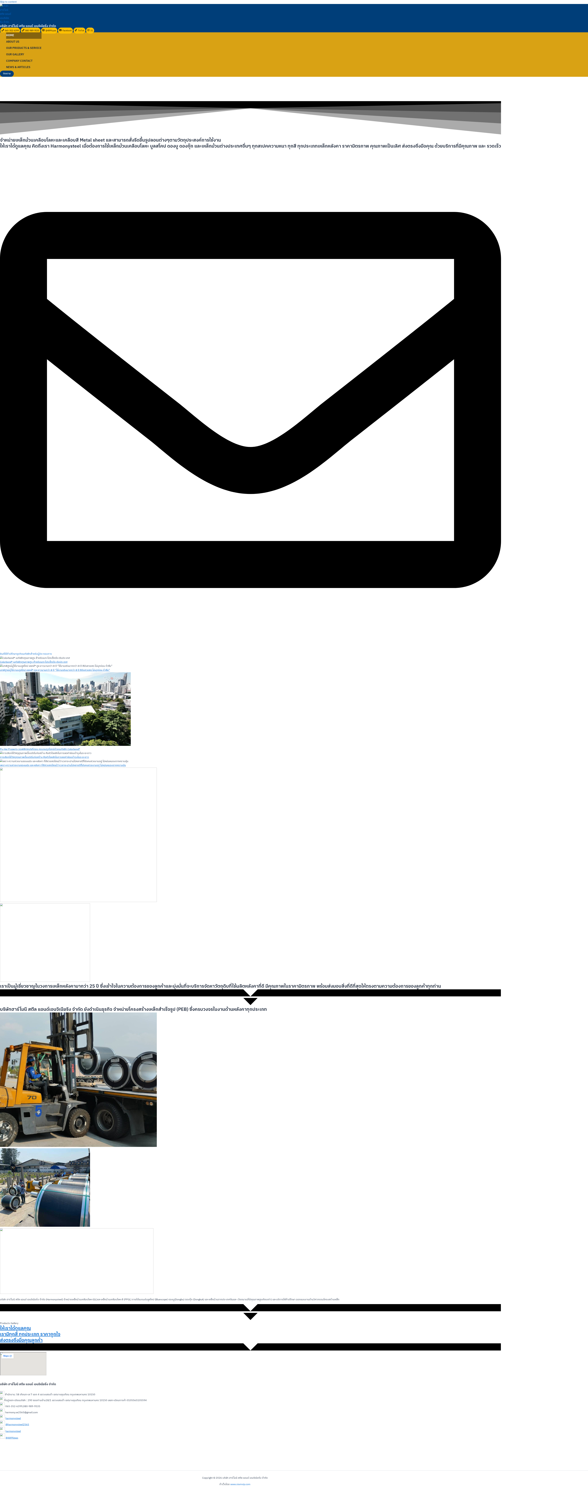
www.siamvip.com (240, 1484)
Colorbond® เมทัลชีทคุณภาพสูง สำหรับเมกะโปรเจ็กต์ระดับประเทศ (34, 662)
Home (10, 35)
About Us (12, 42)
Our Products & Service (23, 48)
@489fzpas (12, 1438)
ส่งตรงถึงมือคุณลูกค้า (21, 1340)
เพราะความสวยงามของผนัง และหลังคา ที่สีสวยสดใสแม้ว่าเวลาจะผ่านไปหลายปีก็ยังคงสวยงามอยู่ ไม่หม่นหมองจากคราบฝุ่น (63, 765)
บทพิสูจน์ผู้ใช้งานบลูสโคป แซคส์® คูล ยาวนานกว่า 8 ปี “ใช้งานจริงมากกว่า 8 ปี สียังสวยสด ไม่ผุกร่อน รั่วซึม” (55, 670)
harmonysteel (13, 1418)
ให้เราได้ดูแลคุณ (15, 1328)
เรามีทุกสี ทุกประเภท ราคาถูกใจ (30, 1334)
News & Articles (18, 67)
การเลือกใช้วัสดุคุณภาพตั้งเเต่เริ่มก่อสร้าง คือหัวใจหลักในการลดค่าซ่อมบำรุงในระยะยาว (44, 757)
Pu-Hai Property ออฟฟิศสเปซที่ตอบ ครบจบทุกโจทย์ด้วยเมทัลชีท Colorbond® (40, 749)
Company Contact (19, 61)
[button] (7, 74)
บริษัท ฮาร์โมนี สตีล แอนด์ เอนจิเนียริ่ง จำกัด (28, 26)
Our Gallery (15, 54)
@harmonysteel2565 (17, 1425)
